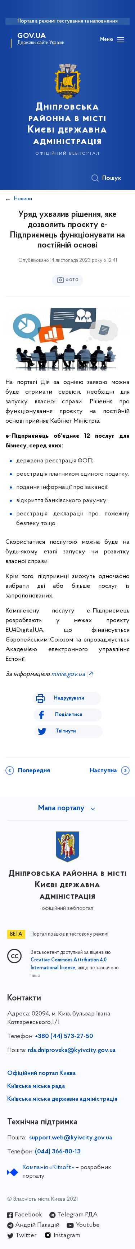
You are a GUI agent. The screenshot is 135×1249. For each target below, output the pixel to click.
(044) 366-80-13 (58, 1152)
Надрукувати (69, 698)
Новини (23, 199)
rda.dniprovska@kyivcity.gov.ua (72, 1050)
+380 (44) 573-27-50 (64, 1036)
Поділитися (68, 714)
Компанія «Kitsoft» (48, 1167)
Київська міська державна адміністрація (62, 1099)
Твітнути (66, 731)
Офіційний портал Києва (41, 1073)
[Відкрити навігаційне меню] (120, 39)
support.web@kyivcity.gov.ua (70, 1138)
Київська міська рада (36, 1086)
